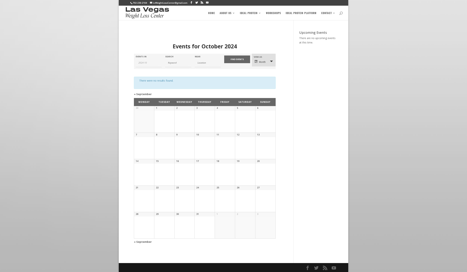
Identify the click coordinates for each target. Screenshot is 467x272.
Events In (141, 56)
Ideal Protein (249, 13)
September (143, 94)
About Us (225, 13)
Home (211, 13)
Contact (326, 13)
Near (197, 56)
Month (262, 62)
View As (258, 57)
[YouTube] (207, 2)
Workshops (273, 13)
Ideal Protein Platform (301, 13)
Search (169, 56)
